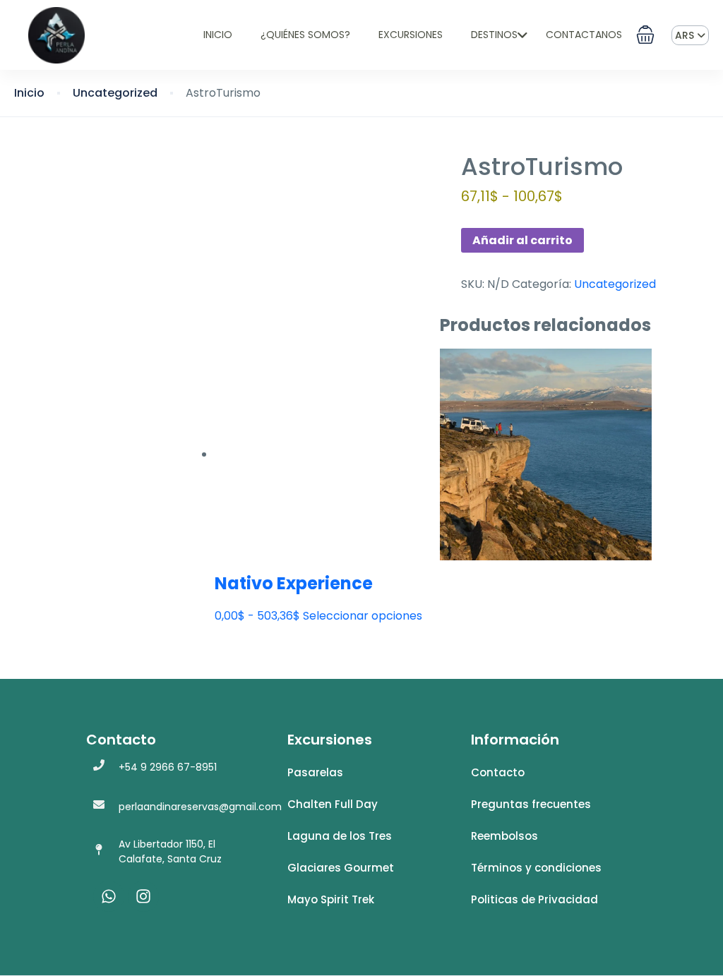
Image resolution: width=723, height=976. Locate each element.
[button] (645, 34)
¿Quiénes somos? (305, 35)
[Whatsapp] (108, 896)
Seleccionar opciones (362, 616)
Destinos (494, 35)
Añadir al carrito (522, 240)
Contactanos (584, 35)
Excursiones (410, 35)
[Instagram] (143, 896)
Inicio (217, 35)
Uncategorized (115, 92)
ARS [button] (686, 35)
